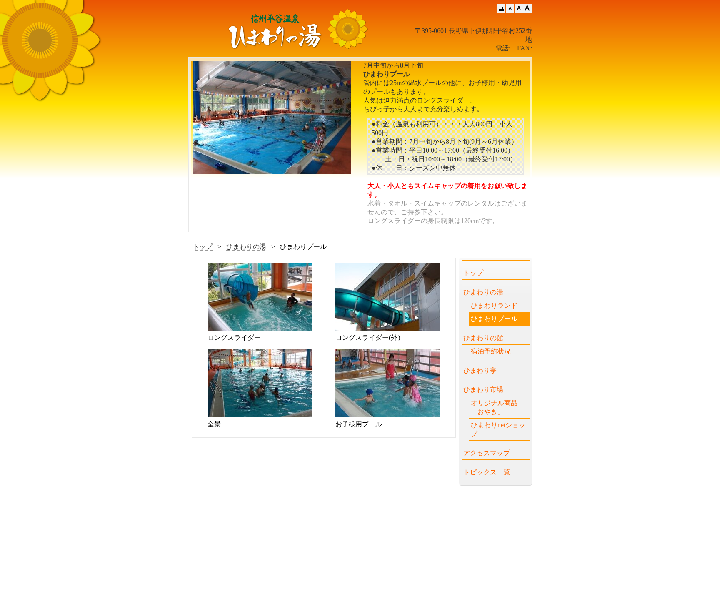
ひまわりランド (494, 305)
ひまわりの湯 (246, 246)
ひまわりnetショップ (498, 429)
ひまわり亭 (480, 370)
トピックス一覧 (486, 472)
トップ (202, 246)
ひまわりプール (494, 318)
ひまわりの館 (483, 337)
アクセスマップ (486, 453)
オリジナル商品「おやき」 (494, 407)
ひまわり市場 (483, 389)
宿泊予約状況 (491, 351)
